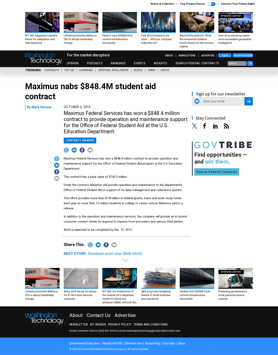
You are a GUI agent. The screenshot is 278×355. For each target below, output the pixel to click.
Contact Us (99, 315)
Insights (160, 63)
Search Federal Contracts (197, 63)
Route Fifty (152, 343)
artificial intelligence (113, 70)
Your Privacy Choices (193, 3)
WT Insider (98, 324)
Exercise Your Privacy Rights (238, 3)
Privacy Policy (119, 324)
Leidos (165, 70)
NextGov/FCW (112, 343)
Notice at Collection (162, 3)
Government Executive (84, 343)
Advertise (207, 55)
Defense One (133, 343)
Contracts (51, 70)
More (181, 343)
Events (139, 63)
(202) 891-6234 (107, 330)
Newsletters (187, 55)
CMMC (151, 70)
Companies (86, 70)
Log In (225, 55)
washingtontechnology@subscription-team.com (153, 330)
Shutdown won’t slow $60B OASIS (115, 253)
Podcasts (95, 63)
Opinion (73, 63)
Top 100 (69, 70)
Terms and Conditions (150, 324)
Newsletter (78, 324)
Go (250, 63)
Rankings (118, 63)
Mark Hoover (42, 107)
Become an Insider (243, 55)
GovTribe (169, 343)
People (138, 70)
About (169, 55)
